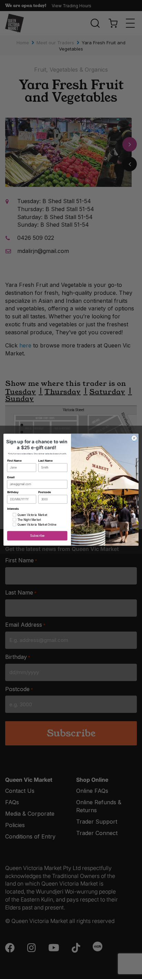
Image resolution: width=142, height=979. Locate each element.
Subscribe (37, 535)
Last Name (45, 460)
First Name (14, 460)
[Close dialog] (134, 438)
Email (10, 477)
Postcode (44, 492)
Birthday (13, 492)
